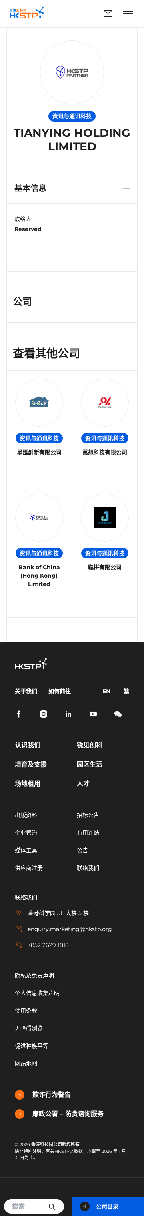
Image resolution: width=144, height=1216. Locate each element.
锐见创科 (89, 745)
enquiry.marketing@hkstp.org (70, 929)
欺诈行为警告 (51, 1094)
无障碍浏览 (29, 1028)
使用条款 (26, 1010)
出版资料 (26, 815)
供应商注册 (29, 867)
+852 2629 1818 (48, 945)
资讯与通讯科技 (39, 438)
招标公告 (88, 815)
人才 (83, 783)
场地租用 (27, 783)
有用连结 (88, 832)
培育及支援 (31, 764)
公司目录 (107, 1206)
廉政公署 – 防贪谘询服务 (68, 1114)
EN (106, 691)
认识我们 (27, 745)
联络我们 (85, 13)
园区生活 (89, 764)
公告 (82, 850)
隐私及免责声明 (34, 975)
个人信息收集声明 (37, 993)
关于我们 (26, 691)
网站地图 (26, 1063)
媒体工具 (26, 850)
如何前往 (59, 691)
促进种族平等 (31, 1045)
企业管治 (26, 832)
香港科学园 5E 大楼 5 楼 (58, 913)
